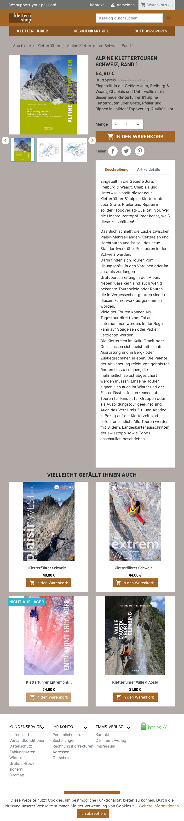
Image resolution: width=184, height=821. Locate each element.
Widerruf (17, 757)
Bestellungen (63, 740)
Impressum (105, 746)
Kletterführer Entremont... (49, 682)
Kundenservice (25, 726)
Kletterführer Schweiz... (49, 568)
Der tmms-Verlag (111, 740)
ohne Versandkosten (134, 80)
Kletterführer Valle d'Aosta (135, 682)
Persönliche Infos (67, 734)
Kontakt (97, 4)
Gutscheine (62, 757)
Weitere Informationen (159, 805)
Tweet (126, 151)
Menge (102, 124)
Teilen (113, 151)
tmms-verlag (110, 726)
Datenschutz (20, 746)
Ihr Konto (62, 726)
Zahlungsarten (22, 751)
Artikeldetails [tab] (148, 169)
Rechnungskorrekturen (72, 746)
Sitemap (16, 774)
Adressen (60, 751)
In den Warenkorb (135, 136)
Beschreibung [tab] (116, 169)
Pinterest (139, 151)
